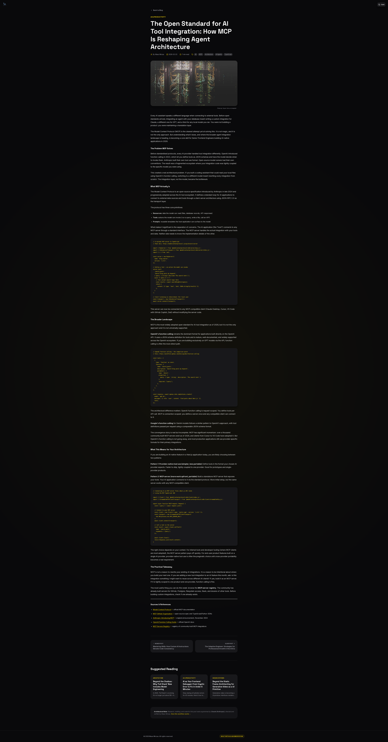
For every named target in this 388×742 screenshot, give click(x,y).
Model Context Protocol (162, 610)
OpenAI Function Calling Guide (164, 622)
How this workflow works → (181, 714)
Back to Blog (158, 10)
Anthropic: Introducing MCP (163, 618)
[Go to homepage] (4, 4)
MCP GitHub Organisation (162, 614)
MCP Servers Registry (161, 626)
